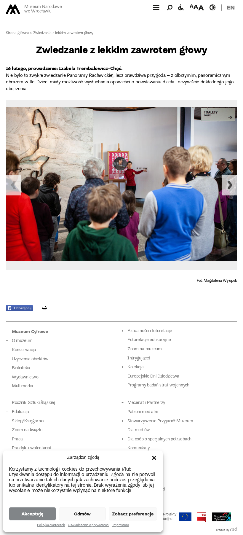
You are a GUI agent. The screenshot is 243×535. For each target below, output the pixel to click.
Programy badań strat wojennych (158, 385)
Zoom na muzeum (144, 349)
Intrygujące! (138, 358)
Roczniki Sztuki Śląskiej (33, 403)
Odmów (82, 513)
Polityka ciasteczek (51, 525)
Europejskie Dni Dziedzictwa (153, 376)
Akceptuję (32, 513)
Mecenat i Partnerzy (146, 403)
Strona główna (17, 33)
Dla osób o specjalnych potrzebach (159, 439)
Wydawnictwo (25, 377)
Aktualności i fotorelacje (149, 331)
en (231, 7)
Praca (17, 439)
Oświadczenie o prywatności (88, 525)
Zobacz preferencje (133, 513)
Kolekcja (135, 367)
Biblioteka (21, 368)
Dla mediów (138, 430)
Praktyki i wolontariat (31, 448)
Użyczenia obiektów (30, 359)
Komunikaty (138, 448)
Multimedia (22, 386)
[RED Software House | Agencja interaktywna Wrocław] (233, 530)
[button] (154, 458)
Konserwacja (24, 350)
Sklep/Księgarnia (28, 421)
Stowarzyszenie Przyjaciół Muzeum (160, 421)
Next (229, 185)
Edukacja (20, 412)
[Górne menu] (156, 7)
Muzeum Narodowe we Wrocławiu (43, 9)
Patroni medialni (142, 412)
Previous (13, 185)
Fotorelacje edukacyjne (149, 340)
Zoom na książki (27, 430)
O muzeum (22, 341)
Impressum (120, 525)
